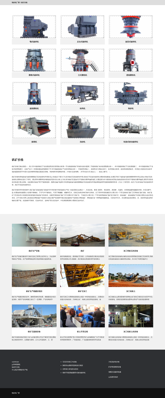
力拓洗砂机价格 (113, 362)
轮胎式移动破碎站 (131, 142)
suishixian (15, 362)
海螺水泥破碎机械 (114, 372)
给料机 (82, 108)
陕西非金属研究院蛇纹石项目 (73, 365)
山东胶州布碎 (113, 377)
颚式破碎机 (34, 42)
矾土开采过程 (82, 332)
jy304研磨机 (16, 364)
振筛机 (34, 142)
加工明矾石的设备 (131, 251)
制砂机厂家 (16, 2)
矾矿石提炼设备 (34, 332)
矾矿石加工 (82, 291)
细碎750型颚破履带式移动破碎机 (74, 373)
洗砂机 (82, 142)
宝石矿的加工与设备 (70, 362)
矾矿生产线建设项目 (34, 291)
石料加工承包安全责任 (70, 369)
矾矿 (82, 251)
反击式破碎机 (82, 42)
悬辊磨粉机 (130, 75)
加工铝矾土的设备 (131, 332)
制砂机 (131, 108)
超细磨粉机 (34, 108)
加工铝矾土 (130, 291)
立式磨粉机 (82, 75)
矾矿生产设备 (34, 251)
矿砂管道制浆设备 (114, 367)
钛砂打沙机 (16, 367)
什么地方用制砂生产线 (20, 370)
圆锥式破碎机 (34, 75)
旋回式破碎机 (130, 42)
